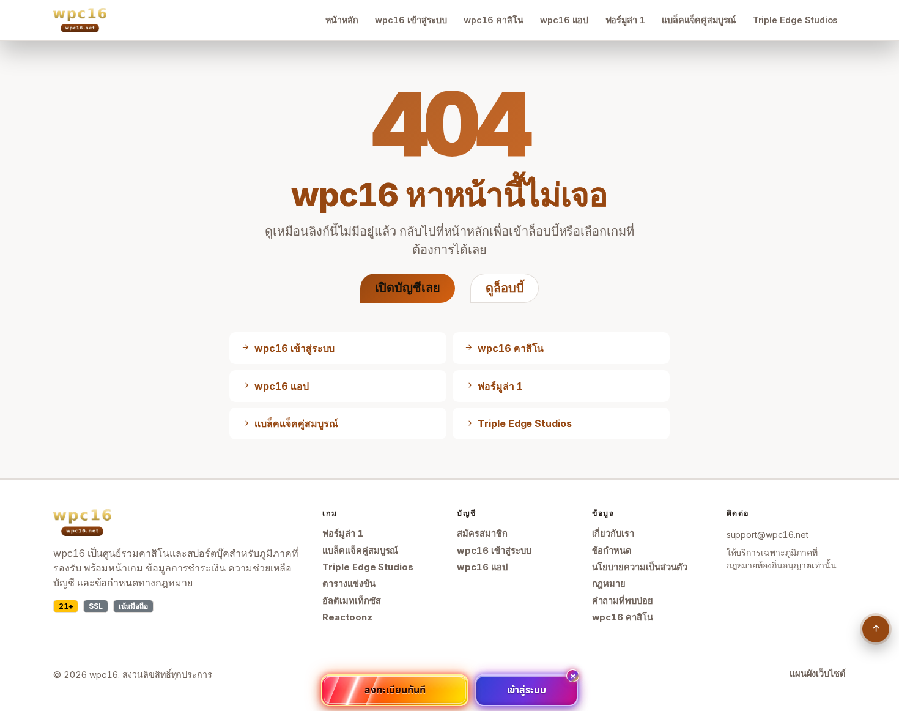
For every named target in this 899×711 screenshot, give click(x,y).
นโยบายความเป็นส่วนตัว (640, 567)
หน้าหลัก (341, 20)
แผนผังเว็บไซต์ (818, 673)
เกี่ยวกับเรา (613, 533)
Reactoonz (347, 617)
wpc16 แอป (564, 20)
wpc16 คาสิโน (493, 20)
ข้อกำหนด (612, 550)
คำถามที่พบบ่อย (622, 600)
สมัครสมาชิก (482, 533)
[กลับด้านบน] (875, 629)
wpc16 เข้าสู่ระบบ (411, 20)
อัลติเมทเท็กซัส (351, 600)
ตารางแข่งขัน (348, 583)
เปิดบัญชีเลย (407, 287)
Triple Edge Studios (795, 20)
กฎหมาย (609, 583)
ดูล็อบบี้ (505, 288)
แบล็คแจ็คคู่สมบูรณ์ (699, 20)
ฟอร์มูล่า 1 (625, 20)
